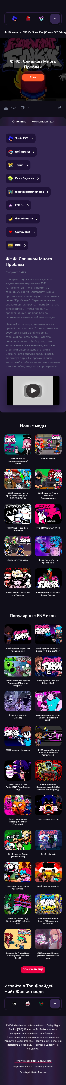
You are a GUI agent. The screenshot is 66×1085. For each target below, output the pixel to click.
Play (33, 77)
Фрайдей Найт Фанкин (33, 1072)
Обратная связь (22, 1066)
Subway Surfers (44, 1066)
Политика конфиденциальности (33, 1060)
